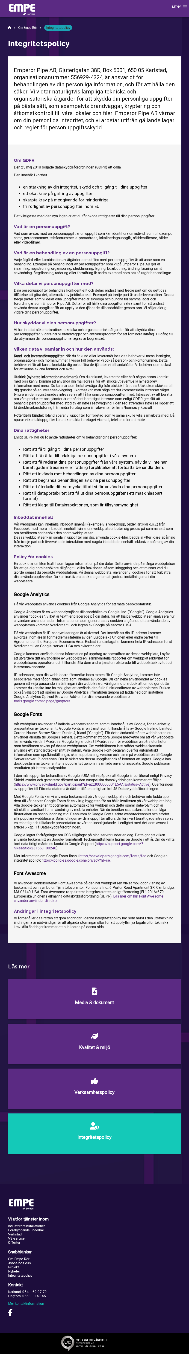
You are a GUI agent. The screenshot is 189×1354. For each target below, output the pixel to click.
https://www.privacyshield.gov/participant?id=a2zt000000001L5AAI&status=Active (82, 784)
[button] (172, 7)
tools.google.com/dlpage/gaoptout (42, 701)
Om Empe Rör (27, 27)
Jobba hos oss (19, 1263)
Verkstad (15, 1234)
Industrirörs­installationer (26, 1226)
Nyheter (14, 1271)
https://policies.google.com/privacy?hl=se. (76, 860)
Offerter (14, 1243)
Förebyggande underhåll (26, 1230)
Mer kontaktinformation (26, 1304)
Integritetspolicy (20, 1275)
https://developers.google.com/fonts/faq (113, 856)
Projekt (13, 1267)
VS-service (16, 1238)
